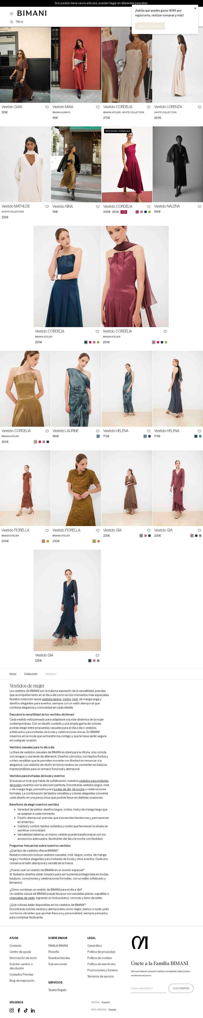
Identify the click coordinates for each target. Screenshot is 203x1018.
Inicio (13, 674)
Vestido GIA (112, 530)
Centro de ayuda (20, 952)
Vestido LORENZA (168, 107)
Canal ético (94, 945)
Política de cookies (99, 958)
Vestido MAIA (63, 107)
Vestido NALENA (167, 206)
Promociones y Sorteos (102, 970)
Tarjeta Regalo (57, 990)
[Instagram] (12, 1012)
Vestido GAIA (12, 107)
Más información (150, 26)
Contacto (15, 945)
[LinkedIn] (33, 1012)
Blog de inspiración (22, 980)
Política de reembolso (101, 964)
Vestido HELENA (115, 431)
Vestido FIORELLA (15, 530)
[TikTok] (26, 1011)
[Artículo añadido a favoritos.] (47, 107)
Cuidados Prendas (21, 974)
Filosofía (53, 952)
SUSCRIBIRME (181, 988)
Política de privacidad (101, 952)
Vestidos (50, 674)
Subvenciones (57, 964)
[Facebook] (19, 1011)
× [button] (195, 8)
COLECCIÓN (30, 674)
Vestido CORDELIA (117, 107)
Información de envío (23, 958)
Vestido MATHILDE (16, 206)
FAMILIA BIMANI (58, 945)
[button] (12, 13)
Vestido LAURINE (66, 431)
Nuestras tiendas (59, 958)
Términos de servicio (100, 976)
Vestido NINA (63, 206)
